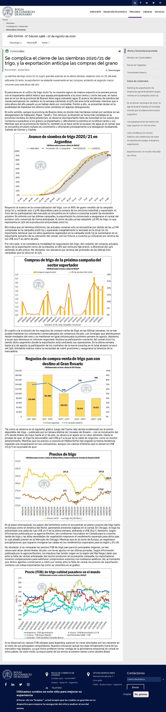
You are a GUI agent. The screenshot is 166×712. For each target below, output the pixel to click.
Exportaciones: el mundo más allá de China (143, 153)
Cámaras (147, 12)
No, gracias (141, 694)
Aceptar (127, 694)
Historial (31, 43)
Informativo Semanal (15, 30)
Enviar (135, 687)
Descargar (15, 43)
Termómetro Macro (137, 72)
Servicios (159, 12)
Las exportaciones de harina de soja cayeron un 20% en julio (143, 123)
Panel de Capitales (136, 65)
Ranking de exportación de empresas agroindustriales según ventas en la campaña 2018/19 (144, 92)
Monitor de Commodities (139, 57)
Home (5, 20)
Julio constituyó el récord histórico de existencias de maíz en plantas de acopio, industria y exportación (143, 138)
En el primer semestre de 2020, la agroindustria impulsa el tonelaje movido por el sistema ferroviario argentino (144, 108)
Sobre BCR (95, 12)
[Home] (18, 11)
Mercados (135, 12)
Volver (45, 43)
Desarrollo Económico (115, 12)
